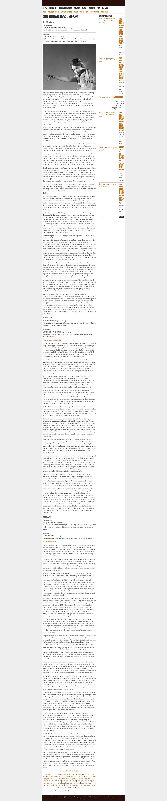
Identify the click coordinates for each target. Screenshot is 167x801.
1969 (63, 781)
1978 (82, 779)
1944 (51, 785)
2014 (49, 774)
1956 (59, 783)
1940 (66, 785)
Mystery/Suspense (66, 12)
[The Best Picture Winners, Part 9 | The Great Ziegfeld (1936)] (108, 114)
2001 (48, 777)
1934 (88, 785)
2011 (60, 774)
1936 (81, 785)
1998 (60, 777)
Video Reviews (102, 7)
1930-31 (63, 787)
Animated (51, 12)
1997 (64, 777)
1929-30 (69, 787)
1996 (67, 777)
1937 (77, 785)
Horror (82, 12)
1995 (71, 777)
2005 (84, 774)
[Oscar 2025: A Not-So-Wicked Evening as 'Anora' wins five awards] (108, 149)
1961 (93, 781)
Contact (92, 7)
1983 (63, 779)
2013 (53, 774)
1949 (86, 783)
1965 (78, 781)
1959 (48, 783)
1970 (59, 781)
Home (45, 7)
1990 (90, 777)
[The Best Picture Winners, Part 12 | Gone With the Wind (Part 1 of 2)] (108, 20)
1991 (86, 777)
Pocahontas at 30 (117, 98)
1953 (71, 783)
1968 (67, 781)
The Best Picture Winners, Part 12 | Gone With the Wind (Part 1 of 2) (122, 31)
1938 (74, 785)
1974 (45, 781)
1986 (52, 779)
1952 (75, 783)
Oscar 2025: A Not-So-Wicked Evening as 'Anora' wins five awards (122, 158)
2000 (52, 777)
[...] (123, 54)
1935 (85, 785)
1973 (48, 781)
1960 (44, 783)
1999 (56, 777)
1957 (55, 783)
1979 (78, 779)
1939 (70, 785)
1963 (86, 781)
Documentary (104, 12)
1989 (93, 777)
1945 (48, 785)
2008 (72, 774)
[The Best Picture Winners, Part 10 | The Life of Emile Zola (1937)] (108, 60)
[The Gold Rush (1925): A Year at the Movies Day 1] (108, 185)
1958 (52, 783)
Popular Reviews (65, 7)
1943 (55, 785)
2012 (56, 774)
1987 (48, 779)
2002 (44, 777)
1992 (82, 777)
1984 (59, 779)
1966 (74, 781)
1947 (93, 783)
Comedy (76, 12)
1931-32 (58, 787)
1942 (59, 785)
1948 (90, 783)
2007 (76, 774)
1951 (78, 783)
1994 (75, 777)
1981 (71, 779)
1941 (62, 785)
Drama (57, 12)
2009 (68, 774)
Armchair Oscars (81, 7)
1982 (67, 779)
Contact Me (75, 771)
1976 (89, 779)
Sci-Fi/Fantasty (94, 12)
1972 (52, 781)
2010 (64, 774)
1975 (93, 779)
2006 (80, 774)
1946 (44, 785)
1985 (56, 779)
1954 (67, 783)
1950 (82, 783)
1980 (74, 779)
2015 (45, 774)
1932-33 (93, 785)
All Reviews (53, 7)
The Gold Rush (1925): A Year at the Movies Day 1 (122, 192)
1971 (56, 781)
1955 (63, 783)
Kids (87, 12)
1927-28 (80, 787)
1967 (71, 781)
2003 (92, 774)
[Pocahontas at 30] (104, 97)
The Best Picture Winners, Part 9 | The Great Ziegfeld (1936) (122, 121)
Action (44, 12)
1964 (82, 781)
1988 (44, 779)
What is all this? (65, 771)
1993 (79, 777)
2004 (88, 774)
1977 (85, 779)
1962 (89, 781)
